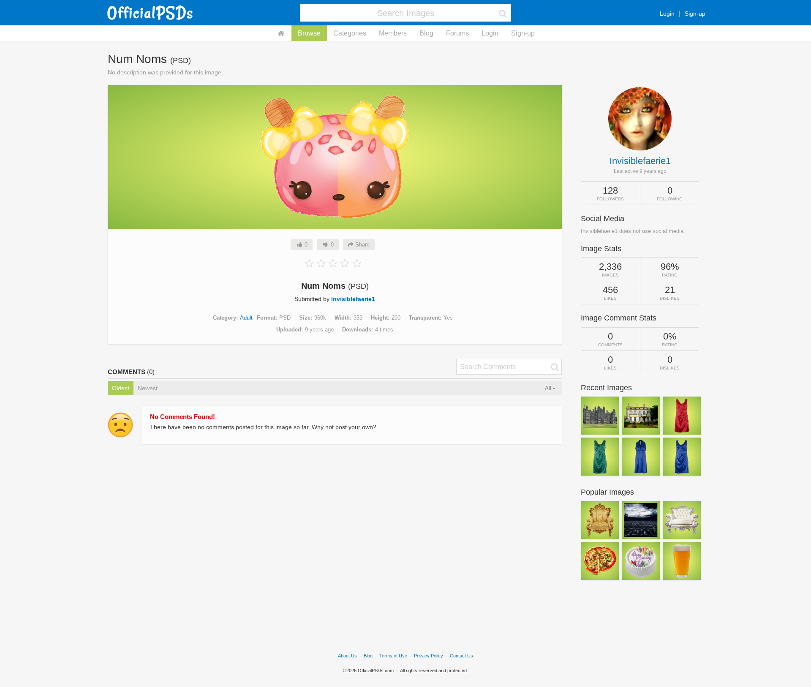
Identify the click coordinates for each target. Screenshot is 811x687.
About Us (347, 655)
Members (393, 33)
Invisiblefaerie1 (353, 299)
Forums (457, 33)
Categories (349, 33)
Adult (246, 318)
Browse (309, 33)
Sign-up (695, 13)
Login (667, 13)
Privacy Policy (428, 655)
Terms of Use (393, 655)
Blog (426, 33)
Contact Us (461, 655)
